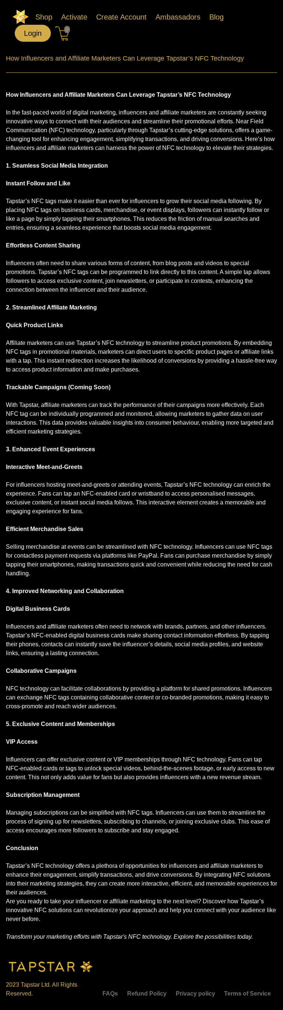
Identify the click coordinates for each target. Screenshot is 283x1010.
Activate (74, 17)
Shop (43, 17)
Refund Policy (147, 993)
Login (33, 33)
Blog (216, 17)
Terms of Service (247, 993)
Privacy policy (195, 993)
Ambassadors (178, 17)
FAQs (110, 993)
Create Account (121, 17)
